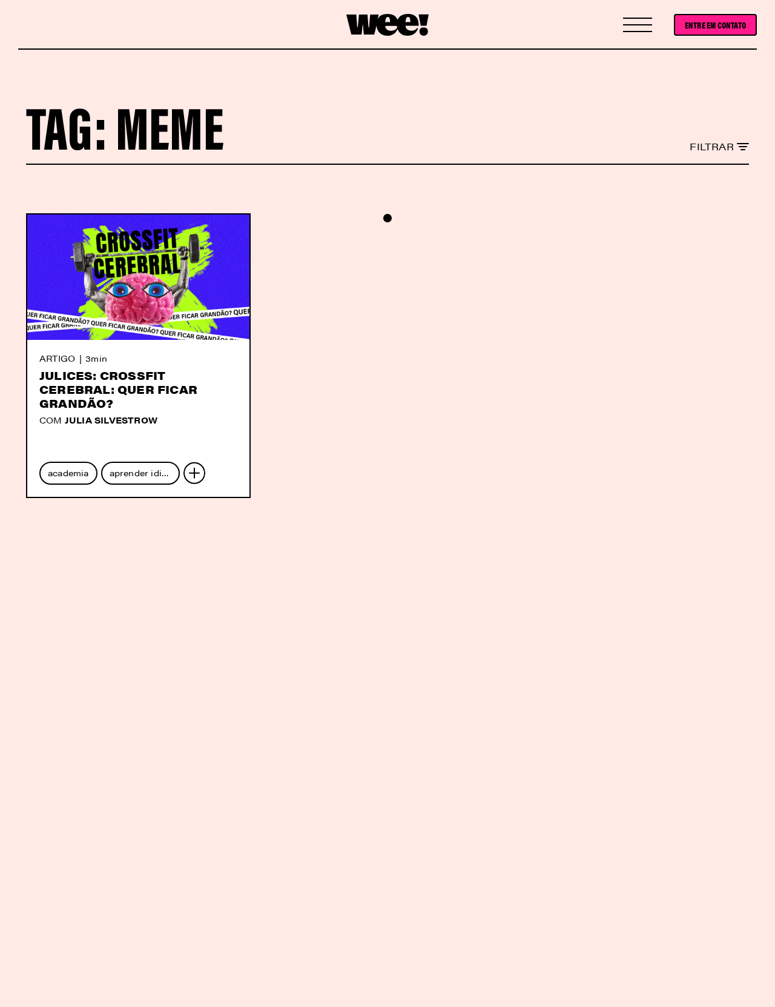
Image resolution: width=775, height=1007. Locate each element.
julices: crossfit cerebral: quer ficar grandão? (118, 389)
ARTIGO (57, 358)
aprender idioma (145, 473)
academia (68, 473)
